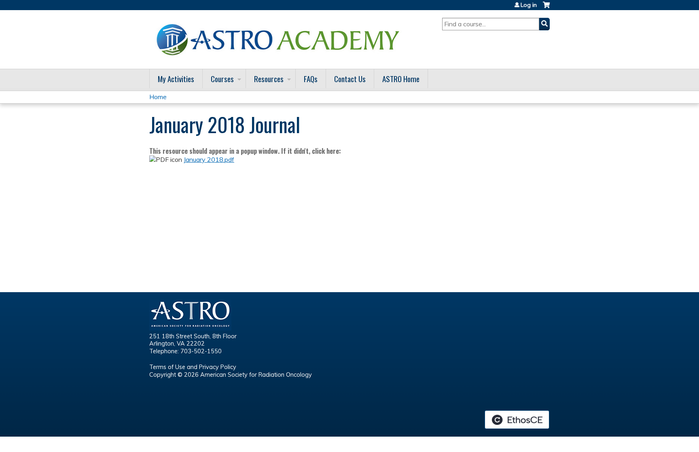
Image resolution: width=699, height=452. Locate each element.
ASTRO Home (400, 79)
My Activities (176, 79)
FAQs (311, 79)
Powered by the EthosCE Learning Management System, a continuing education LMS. (517, 419)
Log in (529, 5)
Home (158, 97)
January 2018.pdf (209, 159)
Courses (222, 79)
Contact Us (350, 79)
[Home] (280, 39)
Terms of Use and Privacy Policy (192, 367)
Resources (269, 79)
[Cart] (546, 8)
